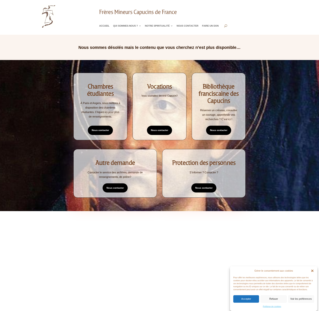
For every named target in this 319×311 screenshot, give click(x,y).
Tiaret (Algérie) (173, 261)
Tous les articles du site (130, 226)
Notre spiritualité (157, 26)
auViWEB (109, 286)
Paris (167, 256)
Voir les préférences (301, 299)
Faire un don (210, 26)
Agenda (120, 231)
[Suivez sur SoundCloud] (156, 275)
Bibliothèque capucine (128, 236)
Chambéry (169, 236)
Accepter (246, 299)
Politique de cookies (272, 306)
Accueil (104, 26)
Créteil (168, 246)
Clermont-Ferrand (175, 241)
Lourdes (169, 251)
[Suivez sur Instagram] (162, 275)
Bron (167, 231)
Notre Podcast (77, 231)
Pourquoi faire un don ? (226, 226)
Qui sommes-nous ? (125, 26)
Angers (168, 226)
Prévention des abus (224, 231)
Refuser (273, 299)
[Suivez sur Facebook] (149, 275)
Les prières (74, 236)
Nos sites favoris (125, 241)
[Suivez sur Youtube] (169, 275)
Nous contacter (187, 26)
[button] (312, 270)
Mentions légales (78, 246)
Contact (73, 241)
